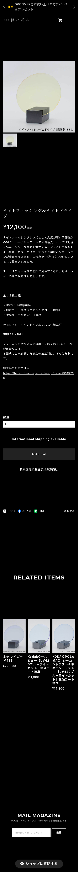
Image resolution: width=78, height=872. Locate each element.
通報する (69, 511)
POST (12, 511)
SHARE (27, 511)
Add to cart (39, 454)
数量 (6, 417)
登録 (58, 832)
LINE (42, 511)
